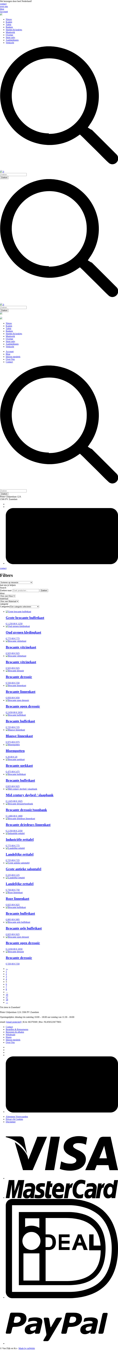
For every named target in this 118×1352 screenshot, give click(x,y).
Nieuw (9, 19)
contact (3, 4)
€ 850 (17, 697)
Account (4, 11)
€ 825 (17, 786)
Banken (9, 27)
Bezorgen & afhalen (15, 1032)
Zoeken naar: (6, 590)
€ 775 (17, 638)
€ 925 (17, 653)
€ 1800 (19, 816)
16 (7, 994)
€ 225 (17, 875)
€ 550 (17, 683)
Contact (9, 362)
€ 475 (17, 771)
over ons (4, 6)
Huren (9, 1037)
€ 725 (17, 727)
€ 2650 (19, 712)
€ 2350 (19, 831)
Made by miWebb (27, 1348)
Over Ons (10, 359)
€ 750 (17, 890)
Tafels (8, 24)
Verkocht (10, 42)
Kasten (9, 22)
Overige (9, 35)
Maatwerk (10, 32)
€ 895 (17, 919)
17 (7, 997)
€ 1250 (19, 623)
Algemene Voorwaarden (17, 1116)
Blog (8, 354)
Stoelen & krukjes (14, 29)
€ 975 (17, 742)
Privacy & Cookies (14, 1119)
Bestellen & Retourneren (17, 1029)
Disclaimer (11, 1122)
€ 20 (15, 757)
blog (2, 9)
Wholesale (10, 1034)
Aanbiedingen (12, 40)
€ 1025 (19, 801)
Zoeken (44, 590)
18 (7, 1000)
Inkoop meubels (13, 356)
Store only (10, 37)
